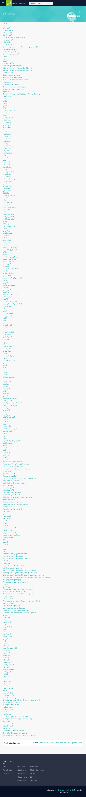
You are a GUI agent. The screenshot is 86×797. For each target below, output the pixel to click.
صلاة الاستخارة (7, 190)
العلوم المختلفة (8, 726)
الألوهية (5, 61)
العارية (5, 436)
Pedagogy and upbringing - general (15, 582)
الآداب (5, 643)
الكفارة (5, 238)
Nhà (4, 14)
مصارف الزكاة (7, 205)
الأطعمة (5, 422)
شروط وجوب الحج (9, 285)
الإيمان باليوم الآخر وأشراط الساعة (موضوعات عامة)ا (20, 47)
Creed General (8, 73)
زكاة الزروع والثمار (9, 216)
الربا (4, 322)
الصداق (5, 523)
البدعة (5, 457)
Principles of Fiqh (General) (12, 462)
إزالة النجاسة (7, 122)
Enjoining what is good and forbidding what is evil (20, 572)
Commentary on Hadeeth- (12, 492)
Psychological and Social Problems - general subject (21, 601)
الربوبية (5, 58)
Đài (32, 777)
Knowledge (7, 721)
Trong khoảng (12, 3)
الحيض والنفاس (8, 117)
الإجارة (5, 344)
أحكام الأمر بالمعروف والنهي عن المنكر (16, 716)
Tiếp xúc (22, 3)
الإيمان (5, 25)
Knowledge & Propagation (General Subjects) (19, 735)
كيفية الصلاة (6, 141)
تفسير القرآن (7, 471)
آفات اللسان (7, 622)
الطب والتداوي (7, 431)
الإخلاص (5, 638)
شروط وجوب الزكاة (9, 207)
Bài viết (21, 770)
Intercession (7, 82)
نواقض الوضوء (7, 124)
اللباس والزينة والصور (10, 405)
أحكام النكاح (7, 516)
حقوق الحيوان (7, 681)
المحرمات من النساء (9, 528)
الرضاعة (5, 544)
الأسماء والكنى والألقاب (10, 664)
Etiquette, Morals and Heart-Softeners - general (19, 613)
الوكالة (5, 370)
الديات (5, 374)
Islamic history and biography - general (16, 558)
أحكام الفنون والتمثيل (10, 398)
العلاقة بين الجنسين (9, 669)
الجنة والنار (6, 42)
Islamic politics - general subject (14, 608)
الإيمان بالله (6, 28)
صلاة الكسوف (7, 186)
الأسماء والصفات (8, 63)
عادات (5, 391)
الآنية (4, 108)
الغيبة (4, 624)
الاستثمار (5, 330)
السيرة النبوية (7, 563)
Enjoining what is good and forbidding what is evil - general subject (26, 577)
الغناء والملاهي (7, 400)
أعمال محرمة (7, 351)
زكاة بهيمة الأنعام (8, 219)
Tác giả (21, 780)
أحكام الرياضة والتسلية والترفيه (13, 403)
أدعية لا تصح (7, 634)
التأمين (5, 318)
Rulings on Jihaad (9, 499)
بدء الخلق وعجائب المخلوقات (12, 568)
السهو (4, 160)
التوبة (4, 629)
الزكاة (4, 200)
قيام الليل (6, 193)
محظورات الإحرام (8, 273)
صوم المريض (7, 231)
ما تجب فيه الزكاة (8, 202)
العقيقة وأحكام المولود (10, 429)
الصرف (5, 341)
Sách (20, 766)
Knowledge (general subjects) (13, 730)
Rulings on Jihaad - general (12, 502)
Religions (6, 91)
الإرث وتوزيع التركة (9, 360)
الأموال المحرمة (8, 313)
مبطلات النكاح (7, 518)
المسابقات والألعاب (9, 417)
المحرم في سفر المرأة (10, 268)
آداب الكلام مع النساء (9, 671)
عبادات (5, 101)
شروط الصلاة (7, 136)
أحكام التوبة (6, 617)
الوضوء (5, 113)
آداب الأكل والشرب (9, 653)
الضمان (5, 363)
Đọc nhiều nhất (76, 743)
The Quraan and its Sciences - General (16, 469)
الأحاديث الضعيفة (8, 490)
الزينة (4, 412)
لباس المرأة (6, 407)
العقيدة (5, 23)
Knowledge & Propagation (12, 702)
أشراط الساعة (7, 44)
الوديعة (5, 372)
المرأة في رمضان (8, 261)
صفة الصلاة (6, 197)
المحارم (5, 525)
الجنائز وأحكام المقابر (10, 301)
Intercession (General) (11, 84)
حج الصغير (6, 292)
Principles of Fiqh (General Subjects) (16, 464)
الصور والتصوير (8, 414)
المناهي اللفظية (8, 688)
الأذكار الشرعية (8, 627)
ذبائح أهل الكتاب (8, 426)
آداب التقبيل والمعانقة (10, 648)
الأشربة (5, 419)
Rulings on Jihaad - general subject (15, 504)
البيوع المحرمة (7, 325)
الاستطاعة (6, 266)
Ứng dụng (33, 780)
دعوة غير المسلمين (9, 709)
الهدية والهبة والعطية (9, 355)
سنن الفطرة (7, 120)
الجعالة (5, 353)
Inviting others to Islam (11, 704)
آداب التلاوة (6, 646)
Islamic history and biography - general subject (19, 570)
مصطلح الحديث (8, 485)
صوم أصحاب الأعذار (9, 226)
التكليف (5, 459)
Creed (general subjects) (11, 75)
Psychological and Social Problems (15, 591)
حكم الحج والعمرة (8, 275)
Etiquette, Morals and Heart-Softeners (16, 610)
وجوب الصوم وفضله (9, 259)
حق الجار (6, 676)
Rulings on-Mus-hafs (10, 476)
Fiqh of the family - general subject (15, 554)
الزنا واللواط (7, 381)
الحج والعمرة (7, 264)
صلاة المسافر (7, 164)
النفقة (4, 549)
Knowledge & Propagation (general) (15, 733)
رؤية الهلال (6, 223)
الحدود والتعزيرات (8, 377)
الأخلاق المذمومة (8, 695)
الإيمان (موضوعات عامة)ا (11, 54)
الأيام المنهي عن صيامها (10, 247)
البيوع (4, 320)
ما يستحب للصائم (8, 242)
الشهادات (6, 393)
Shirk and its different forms (12, 77)
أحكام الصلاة (7, 134)
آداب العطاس (7, 655)
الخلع (4, 551)
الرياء (4, 641)
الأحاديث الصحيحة (8, 488)
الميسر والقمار (7, 315)
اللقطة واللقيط (7, 443)
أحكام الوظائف (7, 346)
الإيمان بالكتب (7, 32)
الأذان (4, 155)
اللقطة (5, 447)
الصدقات (5, 212)
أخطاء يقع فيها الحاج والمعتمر (12, 278)
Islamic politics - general (11, 605)
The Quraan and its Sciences (13, 466)
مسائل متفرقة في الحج (10, 294)
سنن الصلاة (6, 143)
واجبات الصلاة (7, 139)
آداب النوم (6, 657)
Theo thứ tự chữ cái (47, 743)
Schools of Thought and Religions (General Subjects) (21, 94)
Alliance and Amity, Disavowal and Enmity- (18, 68)
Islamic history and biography (13, 556)
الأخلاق (5, 690)
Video (34, 766)
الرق (4, 367)
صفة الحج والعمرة (9, 289)
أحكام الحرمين (7, 282)
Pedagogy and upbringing (12, 579)
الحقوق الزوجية (8, 537)
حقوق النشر (7, 339)
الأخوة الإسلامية (8, 662)
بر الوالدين (6, 674)
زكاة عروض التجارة (9, 214)
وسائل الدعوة (7, 714)
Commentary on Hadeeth (12, 495)
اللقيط (5, 445)
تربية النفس (6, 587)
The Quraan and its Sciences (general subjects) (20, 478)
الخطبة (5, 521)
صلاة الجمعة (7, 181)
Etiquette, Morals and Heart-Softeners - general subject (22, 700)
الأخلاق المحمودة (8, 693)
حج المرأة (6, 287)
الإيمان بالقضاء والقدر (10, 49)
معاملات (5, 308)
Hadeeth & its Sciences (11, 480)
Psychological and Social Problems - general (18, 594)
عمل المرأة (6, 348)
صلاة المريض (7, 167)
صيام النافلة (6, 235)
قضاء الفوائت (7, 150)
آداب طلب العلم (8, 723)
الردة (4, 379)
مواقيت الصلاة (7, 153)
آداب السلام (6, 650)
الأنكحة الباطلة (7, 530)
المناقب (5, 561)
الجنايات (5, 386)
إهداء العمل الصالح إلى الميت (12, 304)
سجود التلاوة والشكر (9, 195)
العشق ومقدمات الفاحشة (11, 697)
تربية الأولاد (6, 584)
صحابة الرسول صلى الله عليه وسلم (14, 565)
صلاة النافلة (6, 188)
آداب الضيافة (7, 683)
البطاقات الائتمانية (8, 332)
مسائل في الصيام (8, 254)
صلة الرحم (6, 679)
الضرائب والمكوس (9, 337)
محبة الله (6, 620)
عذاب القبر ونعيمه (8, 40)
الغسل (5, 115)
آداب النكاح (6, 660)
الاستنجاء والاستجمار (9, 110)
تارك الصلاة (6, 148)
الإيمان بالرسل (7, 35)
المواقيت (6, 280)
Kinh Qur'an (20, 773)
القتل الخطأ (6, 388)
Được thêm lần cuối (62, 743)
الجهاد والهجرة (7, 306)
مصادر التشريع (7, 455)
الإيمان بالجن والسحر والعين (12, 51)
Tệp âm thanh (37, 770)
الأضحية (5, 299)
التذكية (5, 424)
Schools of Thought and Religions (15, 87)
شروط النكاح (7, 511)
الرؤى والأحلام (7, 667)
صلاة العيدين (7, 183)
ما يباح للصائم (7, 240)
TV (32, 773)
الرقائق (5, 615)
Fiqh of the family (9, 506)
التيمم (4, 129)
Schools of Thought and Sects (13, 89)
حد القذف (6, 384)
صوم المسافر (7, 228)
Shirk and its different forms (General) (16, 80)
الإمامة (5, 169)
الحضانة (5, 542)
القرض (5, 365)
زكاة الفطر (6, 209)
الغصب (5, 438)
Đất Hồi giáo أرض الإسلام (64, 790)
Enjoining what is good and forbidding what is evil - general (23, 575)
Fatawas (11, 14)
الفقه (4, 98)
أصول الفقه (6, 452)
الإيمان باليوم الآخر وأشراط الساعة (14, 37)
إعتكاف (5, 252)
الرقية (5, 433)
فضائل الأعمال (7, 636)
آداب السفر (6, 686)
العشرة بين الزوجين (9, 532)
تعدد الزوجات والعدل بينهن (11, 535)
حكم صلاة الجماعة (9, 176)
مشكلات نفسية (8, 596)
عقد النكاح (6, 513)
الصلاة (5, 131)
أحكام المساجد (7, 157)
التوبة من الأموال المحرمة (11, 440)
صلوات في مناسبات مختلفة (12, 179)
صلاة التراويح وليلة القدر (10, 249)
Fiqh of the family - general (12, 509)
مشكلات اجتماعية (8, 598)
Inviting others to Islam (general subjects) (17, 719)
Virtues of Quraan (9, 473)
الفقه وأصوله (7, 96)
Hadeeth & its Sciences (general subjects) (17, 497)
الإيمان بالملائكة (8, 30)
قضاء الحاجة (7, 127)
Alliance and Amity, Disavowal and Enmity (17, 70)
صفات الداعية (7, 712)
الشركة (5, 327)
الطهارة (5, 103)
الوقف (5, 311)
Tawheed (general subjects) (12, 65)
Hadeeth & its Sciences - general (14, 483)
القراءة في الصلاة (8, 172)
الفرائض (5, 396)
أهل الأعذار (6, 162)
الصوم (5, 221)
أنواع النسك (6, 271)
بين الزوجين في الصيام (10, 256)
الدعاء (4, 631)
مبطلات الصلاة (7, 146)
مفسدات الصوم (8, 233)
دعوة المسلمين (8, 707)
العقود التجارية (7, 334)
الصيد (4, 450)
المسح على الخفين (9, 106)
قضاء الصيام (7, 245)
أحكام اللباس (7, 410)
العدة (4, 546)
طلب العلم (6, 728)
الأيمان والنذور (7, 297)
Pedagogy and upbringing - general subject (18, 589)
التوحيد (5, 56)
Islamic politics (8, 603)
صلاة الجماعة (7, 174)
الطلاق (5, 539)
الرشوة (5, 358)
